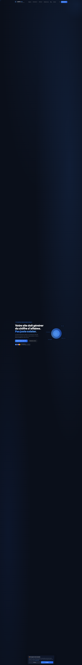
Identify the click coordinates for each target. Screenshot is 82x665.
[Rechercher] (59, 2)
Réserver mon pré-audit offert (21, 340)
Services (40, 1)
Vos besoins (35, 1)
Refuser (34, 662)
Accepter (47, 662)
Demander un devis (32, 340)
